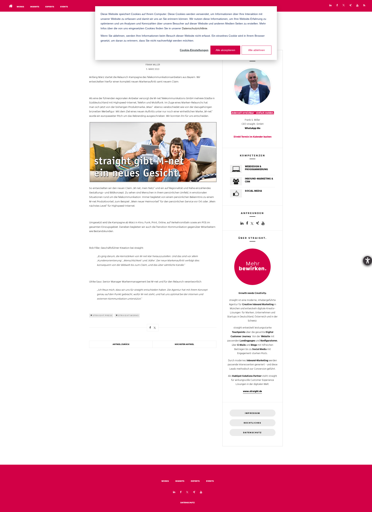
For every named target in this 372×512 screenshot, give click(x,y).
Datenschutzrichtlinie (194, 28)
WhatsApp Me (252, 128)
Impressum (252, 413)
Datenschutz (252, 432)
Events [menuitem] (64, 6)
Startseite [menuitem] (9, 3)
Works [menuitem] (20, 6)
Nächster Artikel (184, 344)
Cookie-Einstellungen (194, 50)
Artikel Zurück (121, 344)
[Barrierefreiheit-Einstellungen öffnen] (367, 260)
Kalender (258, 136)
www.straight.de (252, 391)
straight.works (128, 315)
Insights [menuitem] (34, 6)
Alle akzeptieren (225, 50)
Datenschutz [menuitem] (187, 502)
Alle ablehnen (256, 50)
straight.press (102, 315)
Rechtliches (252, 423)
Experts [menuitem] (49, 6)
